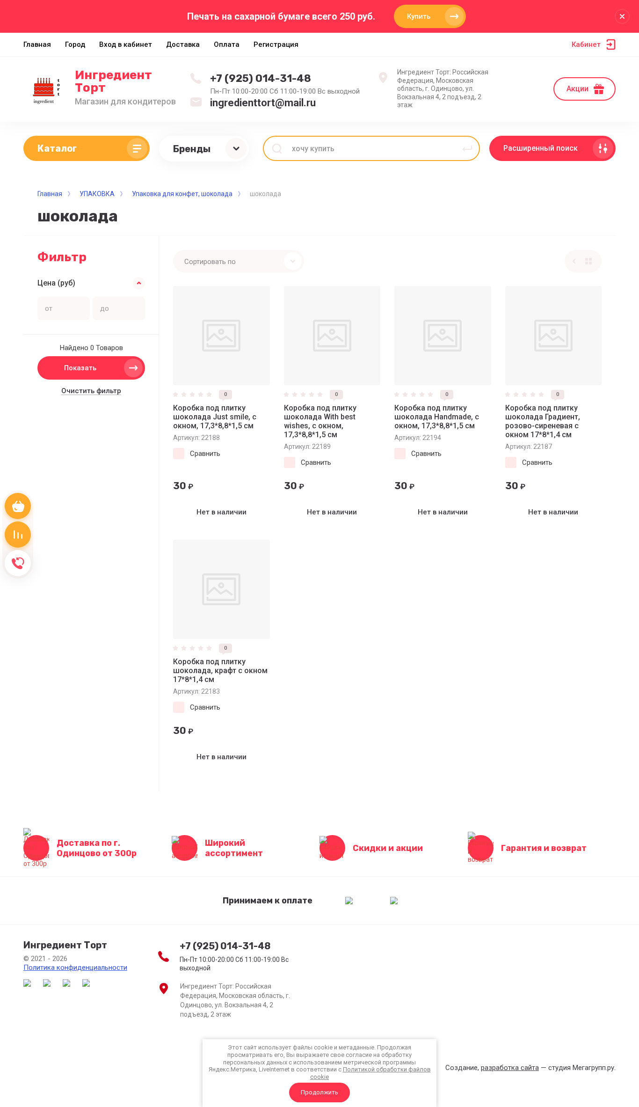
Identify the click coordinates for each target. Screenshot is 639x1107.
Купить (418, 16)
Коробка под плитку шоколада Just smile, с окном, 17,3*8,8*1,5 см (214, 416)
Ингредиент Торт (113, 81)
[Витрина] (588, 261)
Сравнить (205, 453)
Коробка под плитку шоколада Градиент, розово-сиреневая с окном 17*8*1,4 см (542, 421)
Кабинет (586, 44)
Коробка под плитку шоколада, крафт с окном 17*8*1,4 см (220, 670)
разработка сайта (510, 1067)
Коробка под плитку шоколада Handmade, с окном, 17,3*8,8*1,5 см (436, 416)
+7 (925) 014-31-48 (260, 78)
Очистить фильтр (91, 391)
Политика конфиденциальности (75, 967)
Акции (577, 88)
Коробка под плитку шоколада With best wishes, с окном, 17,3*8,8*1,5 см (320, 421)
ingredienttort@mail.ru (263, 103)
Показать (80, 368)
